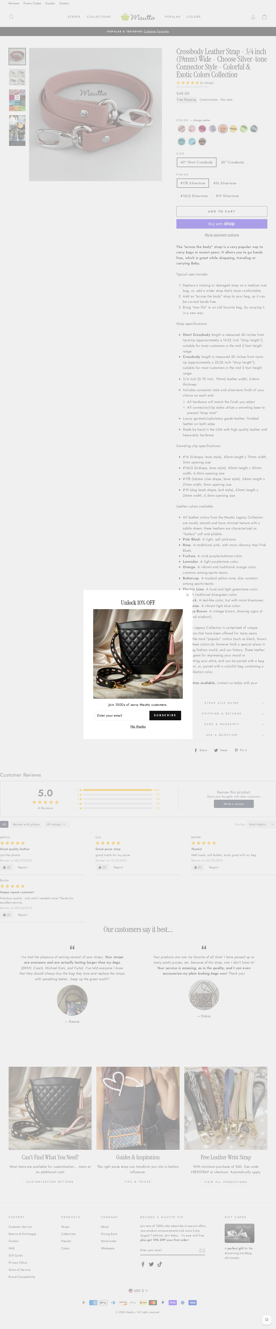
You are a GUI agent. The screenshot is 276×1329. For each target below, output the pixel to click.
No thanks (138, 726)
